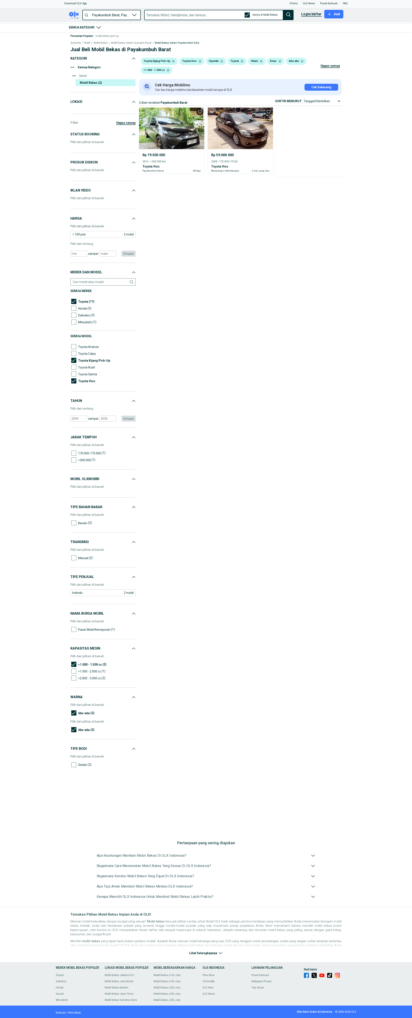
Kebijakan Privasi (261, 981)
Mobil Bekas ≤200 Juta (167, 987)
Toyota (60, 975)
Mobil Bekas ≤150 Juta (167, 981)
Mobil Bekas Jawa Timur (119, 993)
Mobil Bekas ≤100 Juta (167, 975)
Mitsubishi (62, 1000)
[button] (75, 3)
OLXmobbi (209, 981)
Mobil (87, 43)
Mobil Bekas (101, 43)
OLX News (209, 993)
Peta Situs (209, 975)
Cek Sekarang (321, 87)
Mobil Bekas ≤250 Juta (167, 993)
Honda (60, 987)
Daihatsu (61, 981)
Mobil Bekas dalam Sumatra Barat (131, 43)
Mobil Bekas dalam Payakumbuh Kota (177, 43)
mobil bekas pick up (106, 35)
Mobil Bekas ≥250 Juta (167, 1000)
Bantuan (61, 1012)
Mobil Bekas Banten (116, 987)
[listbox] (173, 61)
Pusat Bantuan (260, 975)
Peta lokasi (74, 1012)
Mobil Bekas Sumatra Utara (121, 1000)
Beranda (76, 43)
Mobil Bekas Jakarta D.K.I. (120, 975)
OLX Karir (208, 987)
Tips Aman (257, 987)
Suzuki (60, 993)
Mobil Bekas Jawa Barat (119, 981)
